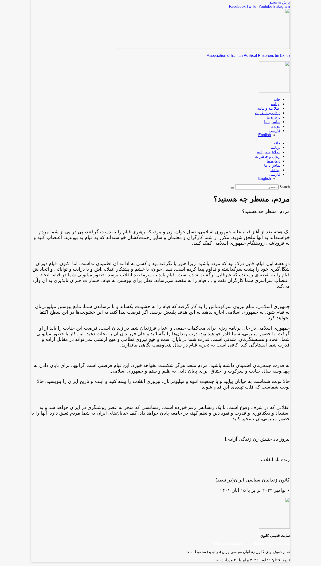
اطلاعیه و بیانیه (268, 108)
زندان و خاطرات (267, 113)
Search (285, 187)
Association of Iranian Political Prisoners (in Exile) (248, 56)
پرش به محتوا (279, 2)
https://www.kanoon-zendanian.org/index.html (252, 544)
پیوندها (275, 126)
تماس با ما (272, 122)
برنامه (275, 104)
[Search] (232, 188)
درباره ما (273, 117)
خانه (277, 99)
